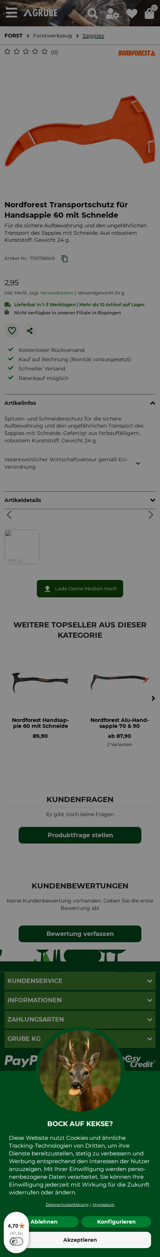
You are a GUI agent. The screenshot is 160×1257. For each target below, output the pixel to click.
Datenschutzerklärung (67, 1204)
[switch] (16, 1241)
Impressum (104, 1204)
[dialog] (80, 628)
